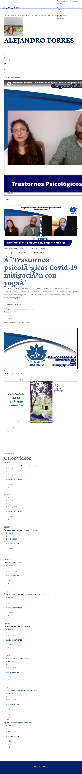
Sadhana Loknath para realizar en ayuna (17, 626)
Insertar (10, 431)
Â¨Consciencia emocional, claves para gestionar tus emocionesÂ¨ (26, 594)
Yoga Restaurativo (10, 498)
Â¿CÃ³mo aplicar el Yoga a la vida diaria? (18, 723)
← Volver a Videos (13, 77)
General (25, 289)
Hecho (8, 199)
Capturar (22, 253)
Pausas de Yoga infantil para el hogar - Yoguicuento (21, 530)
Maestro (8, 46)
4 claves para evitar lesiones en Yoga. (16, 658)
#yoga (9, 315)
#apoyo (10, 318)
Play (10, 253)
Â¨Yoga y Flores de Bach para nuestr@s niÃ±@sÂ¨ (21, 690)
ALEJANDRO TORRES (39, 40)
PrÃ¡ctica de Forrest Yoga (12, 562)
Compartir (11, 428)
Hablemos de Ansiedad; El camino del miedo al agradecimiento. (25, 466)
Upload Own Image (39, 253)
